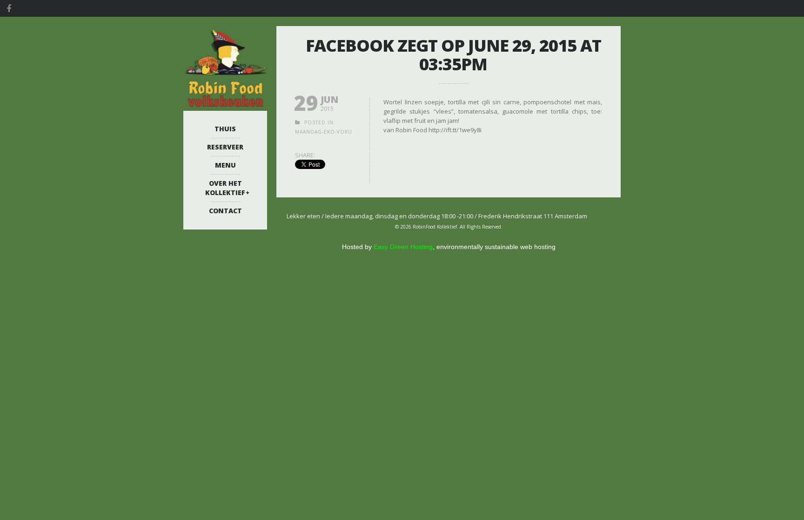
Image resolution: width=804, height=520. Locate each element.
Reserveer (225, 146)
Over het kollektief (225, 188)
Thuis (225, 128)
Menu (225, 165)
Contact (225, 210)
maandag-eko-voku (323, 131)
